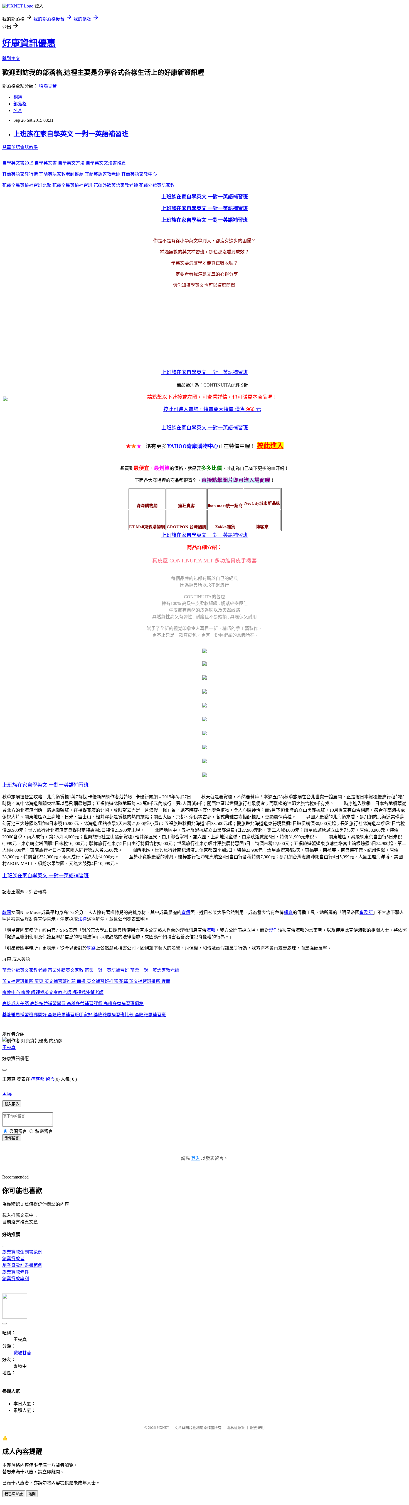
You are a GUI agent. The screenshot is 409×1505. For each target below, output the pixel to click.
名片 (17, 110)
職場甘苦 (48, 86)
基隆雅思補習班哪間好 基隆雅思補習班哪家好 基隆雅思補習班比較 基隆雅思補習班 (84, 1014)
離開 (32, 1494)
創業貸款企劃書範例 (22, 1252)
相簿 (17, 97)
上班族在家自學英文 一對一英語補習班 (71, 134)
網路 (91, 948)
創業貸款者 (13, 1258)
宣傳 (185, 912)
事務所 (366, 912)
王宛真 (9, 1047)
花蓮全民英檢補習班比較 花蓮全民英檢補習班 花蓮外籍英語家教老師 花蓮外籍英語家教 (88, 185)
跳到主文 (11, 58)
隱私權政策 (236, 1428)
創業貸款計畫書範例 (22, 1265)
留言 (50, 1079)
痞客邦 (38, 1079)
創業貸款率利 (15, 1278)
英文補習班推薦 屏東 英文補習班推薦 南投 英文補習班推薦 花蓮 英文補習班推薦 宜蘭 (86, 981)
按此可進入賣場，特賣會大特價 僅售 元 (212, 409)
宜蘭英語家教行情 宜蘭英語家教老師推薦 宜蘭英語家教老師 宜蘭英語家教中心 (79, 174)
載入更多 (11, 1104)
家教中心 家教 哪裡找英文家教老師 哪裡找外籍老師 (53, 992)
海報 (210, 930)
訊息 (288, 912)
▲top (7, 1093)
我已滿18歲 (13, 1494)
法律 (82, 919)
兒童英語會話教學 (20, 147)
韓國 (6, 912)
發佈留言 (11, 1138)
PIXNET (163, 1428)
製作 (273, 930)
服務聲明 (257, 1428)
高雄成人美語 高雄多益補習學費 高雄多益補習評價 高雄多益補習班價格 (73, 1003)
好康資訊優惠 (29, 43)
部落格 (20, 103)
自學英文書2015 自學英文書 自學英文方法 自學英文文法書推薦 (64, 163)
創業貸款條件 (15, 1272)
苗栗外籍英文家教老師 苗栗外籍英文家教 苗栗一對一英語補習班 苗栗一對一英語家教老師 (90, 970)
